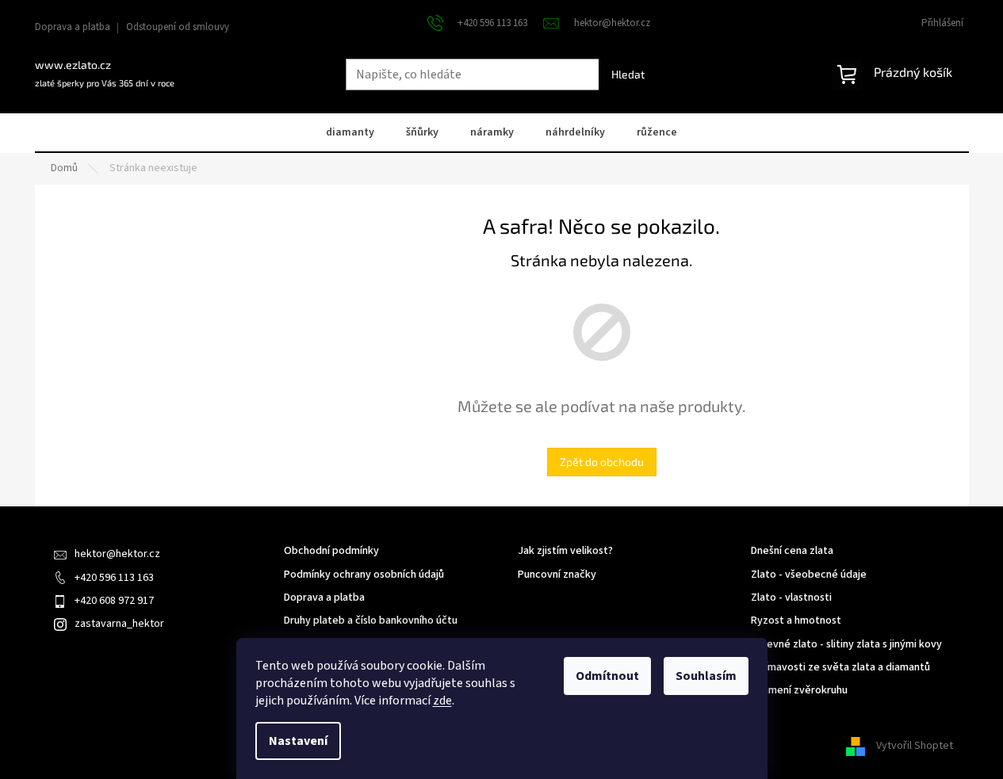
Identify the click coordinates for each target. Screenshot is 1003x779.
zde (442, 700)
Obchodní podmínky (331, 551)
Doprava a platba (72, 27)
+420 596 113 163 (114, 578)
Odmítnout (607, 676)
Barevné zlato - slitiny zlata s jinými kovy (846, 644)
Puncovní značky (557, 574)
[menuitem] (350, 134)
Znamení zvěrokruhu (799, 690)
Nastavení (298, 741)
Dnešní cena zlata (792, 551)
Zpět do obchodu (602, 461)
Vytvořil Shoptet (914, 746)
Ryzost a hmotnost (796, 620)
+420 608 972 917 (114, 601)
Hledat (628, 74)
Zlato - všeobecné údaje (809, 574)
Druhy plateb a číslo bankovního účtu (370, 620)
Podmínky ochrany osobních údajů (364, 574)
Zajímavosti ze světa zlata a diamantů (840, 667)
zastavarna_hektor (119, 624)
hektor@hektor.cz (117, 554)
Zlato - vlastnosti (791, 597)
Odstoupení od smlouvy (177, 27)
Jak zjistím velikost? (565, 551)
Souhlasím (706, 676)
